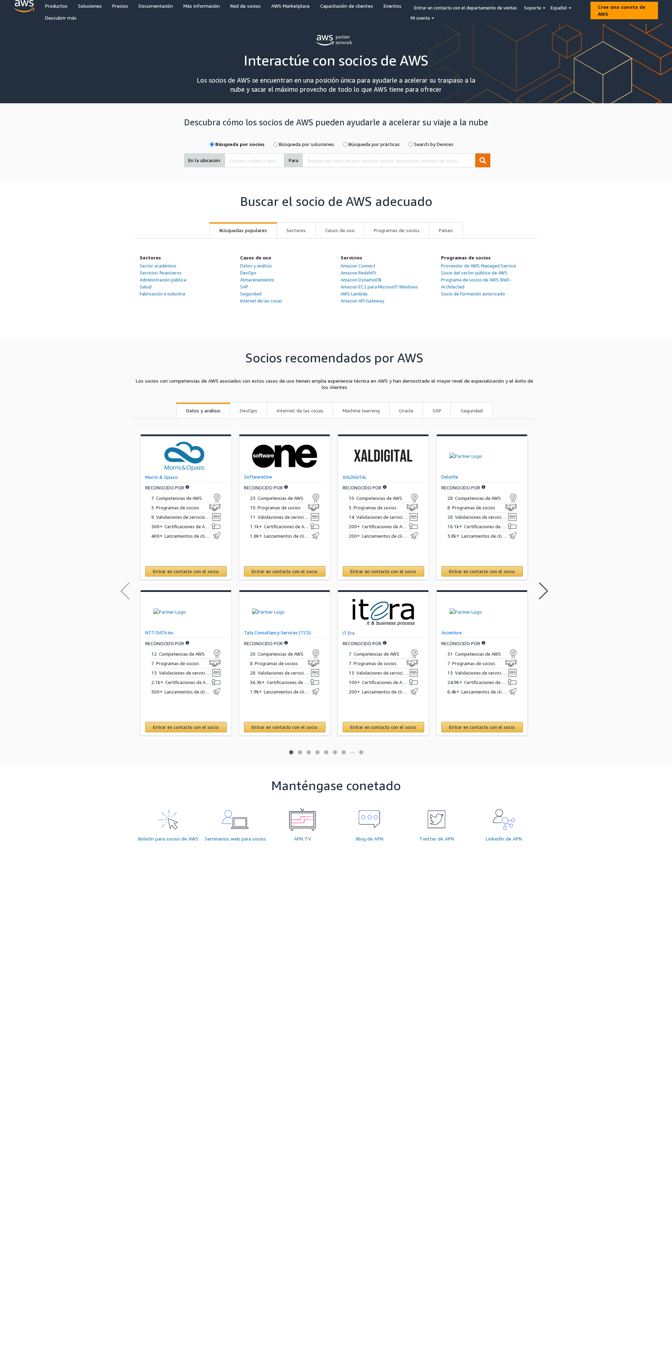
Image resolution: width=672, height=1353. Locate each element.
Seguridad (250, 294)
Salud (146, 287)
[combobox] (255, 160)
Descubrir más (61, 18)
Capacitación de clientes (346, 6)
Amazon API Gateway (362, 301)
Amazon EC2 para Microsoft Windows (379, 287)
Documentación (156, 6)
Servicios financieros (161, 273)
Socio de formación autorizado (473, 294)
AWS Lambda (354, 294)
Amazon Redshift (358, 273)
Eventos (392, 6)
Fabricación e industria (162, 294)
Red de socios (245, 6)
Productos (56, 6)
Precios (120, 6)
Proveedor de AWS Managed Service (478, 265)
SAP (244, 287)
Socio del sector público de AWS (474, 273)
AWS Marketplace (290, 6)
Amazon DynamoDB (361, 280)
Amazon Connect (358, 265)
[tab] (243, 230)
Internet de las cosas (261, 301)
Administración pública (163, 280)
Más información (201, 6)
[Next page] (543, 590)
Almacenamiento (257, 280)
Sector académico (158, 265)
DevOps (248, 273)
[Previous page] (124, 590)
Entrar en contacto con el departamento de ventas (465, 8)
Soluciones (90, 6)
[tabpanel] (336, 282)
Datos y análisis (256, 265)
